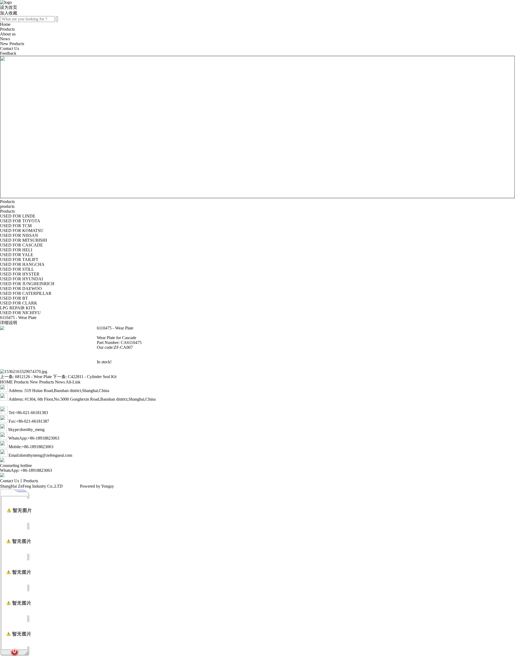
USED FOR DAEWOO (21, 288)
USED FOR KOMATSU (21, 230)
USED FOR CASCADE (21, 245)
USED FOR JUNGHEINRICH (27, 283)
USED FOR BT (14, 298)
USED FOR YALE (16, 254)
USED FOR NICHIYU (20, 312)
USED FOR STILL (17, 269)
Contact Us (9, 48)
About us (8, 34)
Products (7, 29)
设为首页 (8, 7)
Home (5, 24)
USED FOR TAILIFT (19, 259)
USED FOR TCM (16, 225)
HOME (6, 382)
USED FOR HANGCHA (22, 264)
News (5, 39)
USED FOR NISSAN (19, 235)
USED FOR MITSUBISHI (23, 240)
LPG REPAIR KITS (17, 308)
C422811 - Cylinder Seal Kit (92, 376)
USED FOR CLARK (18, 303)
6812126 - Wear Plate (33, 376)
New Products (12, 43)
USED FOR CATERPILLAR (26, 293)
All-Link (73, 382)
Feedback (8, 53)
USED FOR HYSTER (19, 274)
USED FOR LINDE (17, 216)
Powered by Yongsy (97, 486)
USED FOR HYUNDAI (21, 279)
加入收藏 (8, 13)
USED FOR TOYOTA (20, 221)
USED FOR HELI (16, 250)
